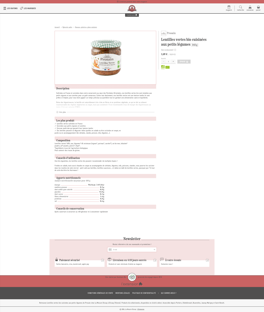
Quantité (163, 58)
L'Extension (140, 309)
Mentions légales (123, 293)
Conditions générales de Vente (100, 293)
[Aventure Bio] (132, 277)
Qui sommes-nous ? (168, 293)
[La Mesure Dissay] (132, 8)
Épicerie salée (67, 27)
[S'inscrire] (152, 250)
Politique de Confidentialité (144, 293)
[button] (240, 8)
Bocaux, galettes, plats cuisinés (86, 27)
